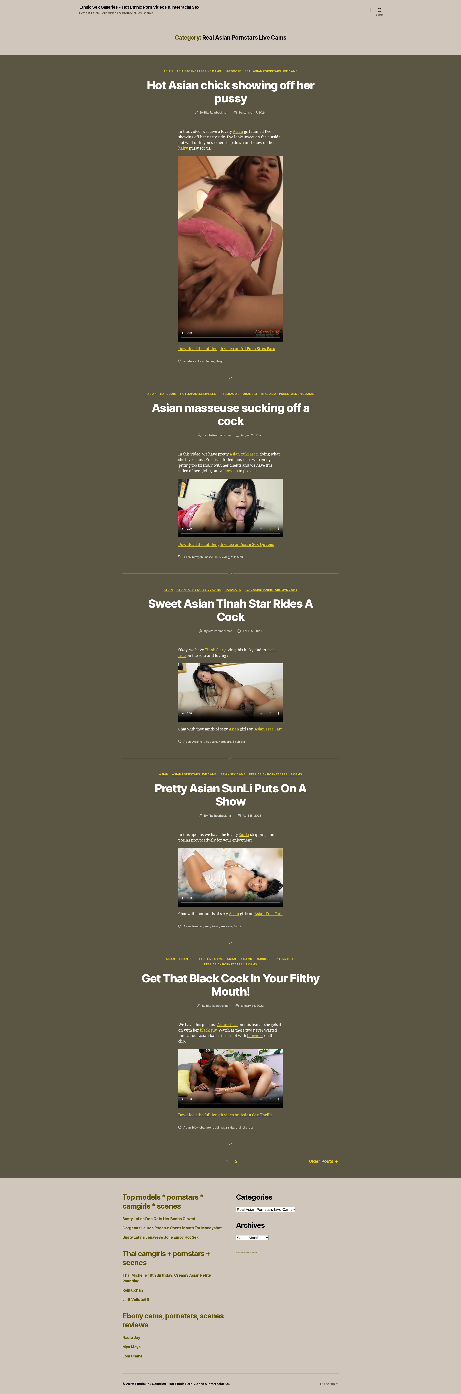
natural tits (227, 1127)
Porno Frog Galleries (240, 1252)
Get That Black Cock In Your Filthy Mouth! (230, 984)
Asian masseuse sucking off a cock (231, 414)
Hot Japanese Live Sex (198, 394)
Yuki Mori (250, 454)
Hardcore (233, 71)
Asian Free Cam (268, 729)
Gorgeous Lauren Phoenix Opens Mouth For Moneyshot (172, 1228)
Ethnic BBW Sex (253, 1252)
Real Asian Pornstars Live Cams (271, 71)
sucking (224, 557)
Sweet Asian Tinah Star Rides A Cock (230, 610)
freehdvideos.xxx (247, 1252)
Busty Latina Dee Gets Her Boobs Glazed (158, 1219)
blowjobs (255, 1035)
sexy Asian (212, 926)
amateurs (189, 361)
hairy (183, 148)
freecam (211, 741)
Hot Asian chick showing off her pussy (230, 91)
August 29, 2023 (252, 435)
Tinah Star (214, 650)
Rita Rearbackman (216, 112)
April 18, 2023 (252, 815)
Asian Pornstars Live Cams (198, 71)
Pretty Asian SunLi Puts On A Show (230, 794)
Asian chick (227, 1024)
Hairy (219, 361)
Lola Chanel (133, 1356)
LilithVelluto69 (135, 1299)
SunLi (244, 834)
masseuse (211, 557)
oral (238, 1127)
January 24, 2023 (252, 1005)
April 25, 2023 (251, 631)
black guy (208, 1030)
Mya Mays (131, 1347)
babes (210, 361)
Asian (168, 71)
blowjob (230, 471)
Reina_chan (132, 1290)
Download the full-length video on (226, 348)
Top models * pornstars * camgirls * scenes (162, 1201)
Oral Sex (250, 394)
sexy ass (226, 926)
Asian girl (198, 741)
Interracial (229, 394)
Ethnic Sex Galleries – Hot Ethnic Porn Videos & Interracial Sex (182, 1384)
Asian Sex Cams (233, 774)
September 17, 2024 (252, 112)
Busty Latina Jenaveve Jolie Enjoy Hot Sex (160, 1237)
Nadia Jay (131, 1337)
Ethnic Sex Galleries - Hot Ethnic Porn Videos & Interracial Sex (139, 7)
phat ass (247, 1127)
